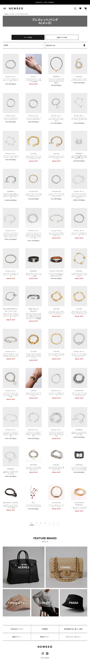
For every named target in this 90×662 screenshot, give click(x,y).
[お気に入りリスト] (80, 8)
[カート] (85, 8)
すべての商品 (28, 37)
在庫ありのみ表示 (62, 37)
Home (6, 14)
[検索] (75, 8)
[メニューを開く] (4, 8)
